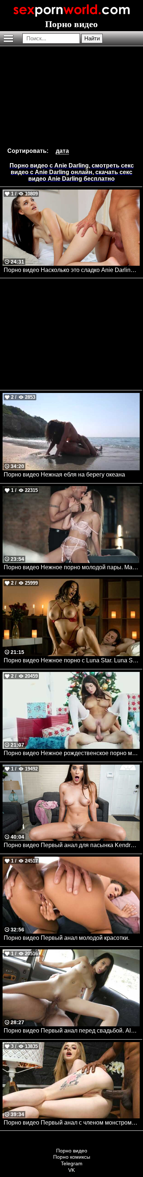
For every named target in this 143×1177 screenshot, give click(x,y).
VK (71, 1170)
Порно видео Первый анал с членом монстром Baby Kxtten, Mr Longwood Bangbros (72, 1122)
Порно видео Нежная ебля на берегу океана (64, 474)
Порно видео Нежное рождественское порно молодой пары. (72, 753)
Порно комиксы (71, 1157)
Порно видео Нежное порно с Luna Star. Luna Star (71, 660)
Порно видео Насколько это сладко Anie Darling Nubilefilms (72, 270)
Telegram (71, 1163)
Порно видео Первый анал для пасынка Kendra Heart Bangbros (72, 845)
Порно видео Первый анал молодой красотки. (66, 938)
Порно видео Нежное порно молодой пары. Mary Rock (72, 567)
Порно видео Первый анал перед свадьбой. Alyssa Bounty (72, 1030)
